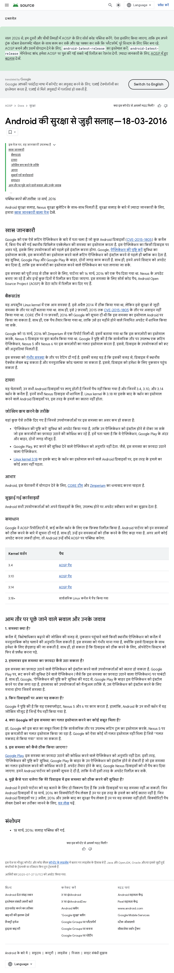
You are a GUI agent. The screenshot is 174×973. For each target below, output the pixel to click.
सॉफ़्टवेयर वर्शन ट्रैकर (129, 929)
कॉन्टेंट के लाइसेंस (59, 862)
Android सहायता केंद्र (130, 895)
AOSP (8, 105)
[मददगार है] (159, 106)
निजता (76, 953)
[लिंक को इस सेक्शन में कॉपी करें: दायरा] (18, 380)
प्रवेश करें (163, 5)
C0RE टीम (75, 486)
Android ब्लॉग (70, 908)
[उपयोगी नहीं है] (166, 106)
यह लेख (63, 803)
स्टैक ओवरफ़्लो (126, 922)
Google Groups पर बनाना (77, 929)
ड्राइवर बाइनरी (12, 929)
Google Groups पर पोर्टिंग (77, 935)
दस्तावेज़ (11, 18)
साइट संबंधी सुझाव (95, 953)
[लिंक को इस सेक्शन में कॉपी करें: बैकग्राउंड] (24, 296)
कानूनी (49, 953)
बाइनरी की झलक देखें (17, 915)
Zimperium (97, 486)
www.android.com (130, 908)
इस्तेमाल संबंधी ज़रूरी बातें (19, 901)
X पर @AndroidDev (73, 901)
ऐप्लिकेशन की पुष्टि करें (127, 250)
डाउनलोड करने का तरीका (19, 908)
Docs (21, 105)
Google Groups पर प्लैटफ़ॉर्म (78, 922)
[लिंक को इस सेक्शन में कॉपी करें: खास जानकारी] (39, 230)
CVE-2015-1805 (139, 240)
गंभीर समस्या (35, 358)
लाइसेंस (62, 953)
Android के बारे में (16, 953)
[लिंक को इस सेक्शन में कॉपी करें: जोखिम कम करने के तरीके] (53, 411)
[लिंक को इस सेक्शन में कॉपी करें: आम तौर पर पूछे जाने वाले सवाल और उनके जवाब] (109, 619)
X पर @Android (71, 895)
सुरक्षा (32, 105)
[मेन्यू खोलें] (7, 5)
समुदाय (36, 953)
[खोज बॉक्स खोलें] (110, 5)
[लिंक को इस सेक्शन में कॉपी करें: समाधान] (23, 519)
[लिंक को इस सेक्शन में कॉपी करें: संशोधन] (24, 821)
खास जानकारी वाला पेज (31, 213)
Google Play (14, 756)
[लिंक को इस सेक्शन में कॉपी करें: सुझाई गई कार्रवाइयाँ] (43, 498)
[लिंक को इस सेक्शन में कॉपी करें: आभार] (19, 477)
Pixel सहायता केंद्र (128, 901)
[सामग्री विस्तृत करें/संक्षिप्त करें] (54, 144)
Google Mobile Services (133, 915)
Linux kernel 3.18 (26, 459)
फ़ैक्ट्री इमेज (11, 922)
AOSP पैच (65, 565)
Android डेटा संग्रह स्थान (19, 895)
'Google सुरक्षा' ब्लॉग (73, 915)
